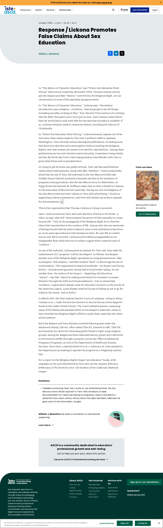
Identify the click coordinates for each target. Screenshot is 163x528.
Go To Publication (147, 214)
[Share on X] (122, 53)
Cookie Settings (106, 523)
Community (94, 491)
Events (38, 10)
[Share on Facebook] (110, 53)
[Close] (159, 523)
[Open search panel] (113, 9)
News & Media (75, 494)
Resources (25, 10)
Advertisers (113, 487)
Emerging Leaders (97, 488)
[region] (81, 523)
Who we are (74, 484)
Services (50, 10)
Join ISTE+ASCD (139, 10)
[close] (160, 2)
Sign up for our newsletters (144, 482)
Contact (73, 497)
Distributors (113, 491)
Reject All (125, 523)
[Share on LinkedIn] (116, 53)
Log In (155, 10)
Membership (65, 10)
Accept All (142, 523)
